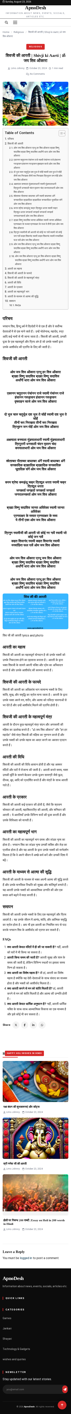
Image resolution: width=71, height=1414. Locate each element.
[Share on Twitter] (16, 1025)
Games (7, 1318)
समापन (12, 301)
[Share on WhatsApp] (42, 1025)
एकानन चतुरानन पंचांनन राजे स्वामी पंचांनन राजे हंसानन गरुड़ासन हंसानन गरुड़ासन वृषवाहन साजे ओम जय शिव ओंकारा (37, 163)
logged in (26, 1258)
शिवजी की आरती (15, 143)
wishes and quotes (14, 1359)
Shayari (7, 1338)
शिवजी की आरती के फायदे (20, 273)
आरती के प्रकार (15, 287)
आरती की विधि (14, 282)
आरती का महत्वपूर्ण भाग (18, 291)
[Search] (6, 22)
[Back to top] (62, 1405)
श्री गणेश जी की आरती (15, 1163)
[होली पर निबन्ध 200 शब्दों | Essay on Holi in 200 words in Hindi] (35, 1195)
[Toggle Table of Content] (60, 133)
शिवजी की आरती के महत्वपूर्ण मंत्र (23, 277)
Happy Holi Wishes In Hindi (24, 1053)
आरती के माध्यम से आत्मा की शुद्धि (23, 296)
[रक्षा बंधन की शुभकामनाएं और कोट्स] (35, 1081)
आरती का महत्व (15, 268)
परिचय (11, 138)
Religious (19, 32)
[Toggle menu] (15, 22)
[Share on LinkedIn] (33, 1025)
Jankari (7, 1328)
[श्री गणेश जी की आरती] (35, 1138)
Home (6, 32)
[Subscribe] (65, 1389)
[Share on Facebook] (24, 1025)
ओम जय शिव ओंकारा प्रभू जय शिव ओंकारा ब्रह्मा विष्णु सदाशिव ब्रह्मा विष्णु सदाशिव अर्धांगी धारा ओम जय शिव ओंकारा (37, 248)
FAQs (18, 305)
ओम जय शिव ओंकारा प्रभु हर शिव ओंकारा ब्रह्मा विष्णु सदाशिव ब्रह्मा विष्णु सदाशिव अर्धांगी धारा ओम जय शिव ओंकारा (37, 151)
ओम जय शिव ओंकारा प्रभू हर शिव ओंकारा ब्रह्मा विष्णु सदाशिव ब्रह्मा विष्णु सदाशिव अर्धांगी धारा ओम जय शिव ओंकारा (38, 260)
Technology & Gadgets (16, 1349)
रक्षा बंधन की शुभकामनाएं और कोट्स (21, 1106)
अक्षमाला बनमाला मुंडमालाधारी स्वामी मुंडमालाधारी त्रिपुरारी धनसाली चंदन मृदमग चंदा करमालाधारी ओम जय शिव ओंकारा (38, 188)
